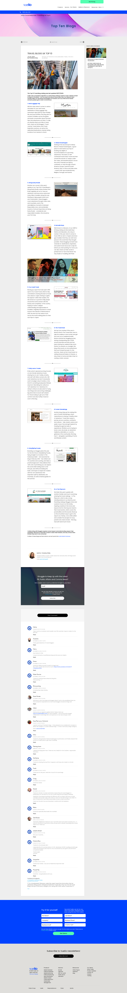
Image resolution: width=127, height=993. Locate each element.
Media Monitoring (48, 973)
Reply (34, 634)
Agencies (60, 971)
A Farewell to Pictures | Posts (34, 880)
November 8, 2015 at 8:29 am (32, 881)
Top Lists (70, 56)
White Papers (76, 970)
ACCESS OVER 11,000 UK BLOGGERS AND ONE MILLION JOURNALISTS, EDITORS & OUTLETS (96, 65)
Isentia (71, 988)
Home (23, 15)
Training (89, 975)
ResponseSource (51, 988)
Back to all (54, 42)
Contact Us (90, 972)
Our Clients (90, 967)
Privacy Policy (48, 594)
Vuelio (41, 988)
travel (65, 56)
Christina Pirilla (33, 58)
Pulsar (62, 988)
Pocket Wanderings (61, 409)
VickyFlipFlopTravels (35, 448)
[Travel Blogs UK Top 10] (52, 75)
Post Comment (52, 615)
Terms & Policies (33, 974)
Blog (74, 973)
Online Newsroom (48, 979)
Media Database (48, 970)
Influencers (45, 58)
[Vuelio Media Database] (96, 53)
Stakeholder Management (47, 981)
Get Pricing (92, 1)
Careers (89, 974)
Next (81, 42)
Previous (25, 42)
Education (60, 976)
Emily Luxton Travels (35, 368)
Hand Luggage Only (34, 103)
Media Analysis (47, 978)
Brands (60, 970)
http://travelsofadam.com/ (40, 713)
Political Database (48, 971)
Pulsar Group (32, 988)
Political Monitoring (49, 974)
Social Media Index (30, 15)
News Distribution (48, 976)
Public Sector (61, 974)
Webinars (75, 971)
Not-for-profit (62, 973)
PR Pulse (44, 56)
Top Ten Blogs (63, 26)
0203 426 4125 (26, 12)
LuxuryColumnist (40, 728)
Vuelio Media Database (64, 536)
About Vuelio (90, 969)
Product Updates (91, 971)
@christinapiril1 (44, 559)
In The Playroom (60, 489)
